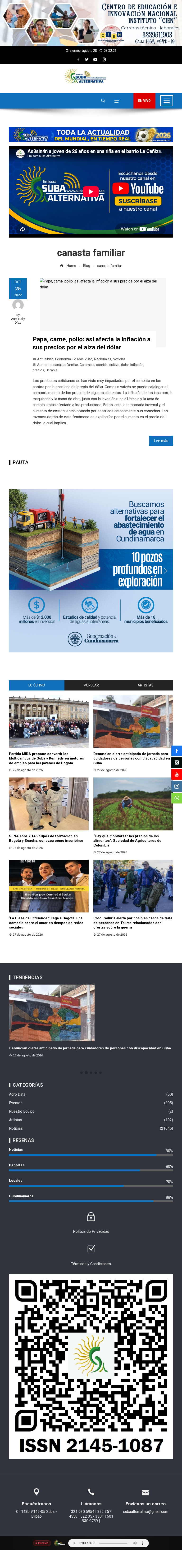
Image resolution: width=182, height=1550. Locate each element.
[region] (91, 23)
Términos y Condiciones (91, 1264)
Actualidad (45, 359)
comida (102, 365)
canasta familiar (65, 365)
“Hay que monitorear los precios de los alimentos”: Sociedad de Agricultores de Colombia (127, 840)
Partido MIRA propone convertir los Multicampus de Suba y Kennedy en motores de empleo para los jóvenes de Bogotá (46, 758)
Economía (63, 359)
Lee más (161, 441)
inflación (136, 365)
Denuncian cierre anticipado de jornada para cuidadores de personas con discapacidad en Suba (131, 758)
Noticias (119, 359)
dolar (125, 365)
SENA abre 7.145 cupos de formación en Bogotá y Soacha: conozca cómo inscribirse (46, 838)
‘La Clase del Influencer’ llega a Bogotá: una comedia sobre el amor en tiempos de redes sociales (46, 922)
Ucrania (51, 370)
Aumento (44, 365)
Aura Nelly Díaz (18, 321)
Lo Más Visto (82, 359)
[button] (91, 23)
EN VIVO (144, 101)
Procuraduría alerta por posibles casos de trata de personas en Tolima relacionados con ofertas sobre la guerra (132, 922)
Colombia (87, 365)
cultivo (114, 365)
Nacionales (102, 359)
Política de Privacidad (91, 1231)
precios (38, 370)
